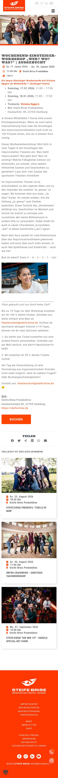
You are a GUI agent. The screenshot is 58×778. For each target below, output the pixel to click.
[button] (12, 440)
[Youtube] (51, 3)
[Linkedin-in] (46, 3)
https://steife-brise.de (15, 408)
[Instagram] (41, 3)
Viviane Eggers (30, 104)
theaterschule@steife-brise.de (20, 322)
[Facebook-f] (19, 756)
